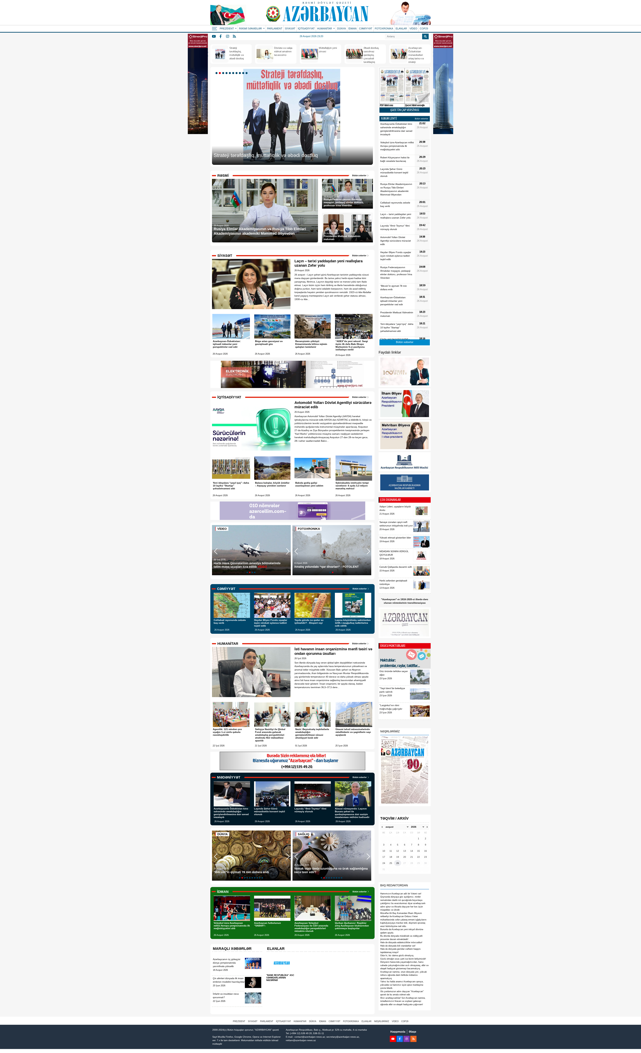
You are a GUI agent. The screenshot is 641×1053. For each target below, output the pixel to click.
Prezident (239, 1021)
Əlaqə (412, 1031)
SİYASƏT (290, 28)
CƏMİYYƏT (365, 28)
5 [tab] (230, 73)
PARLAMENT (274, 28)
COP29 (424, 28)
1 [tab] (217, 73)
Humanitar (300, 1021)
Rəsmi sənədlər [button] (251, 28)
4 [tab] (227, 73)
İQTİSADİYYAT (306, 28)
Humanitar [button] (325, 28)
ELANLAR (401, 28)
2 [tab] (220, 73)
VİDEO (413, 28)
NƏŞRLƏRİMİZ (381, 1021)
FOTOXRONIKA (384, 28)
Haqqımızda (397, 1031)
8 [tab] (240, 73)
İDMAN (352, 28)
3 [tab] (223, 73)
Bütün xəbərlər (359, 175)
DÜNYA (341, 28)
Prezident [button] (227, 28)
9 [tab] (243, 73)
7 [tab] (237, 73)
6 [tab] (233, 73)
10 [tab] (247, 73)
